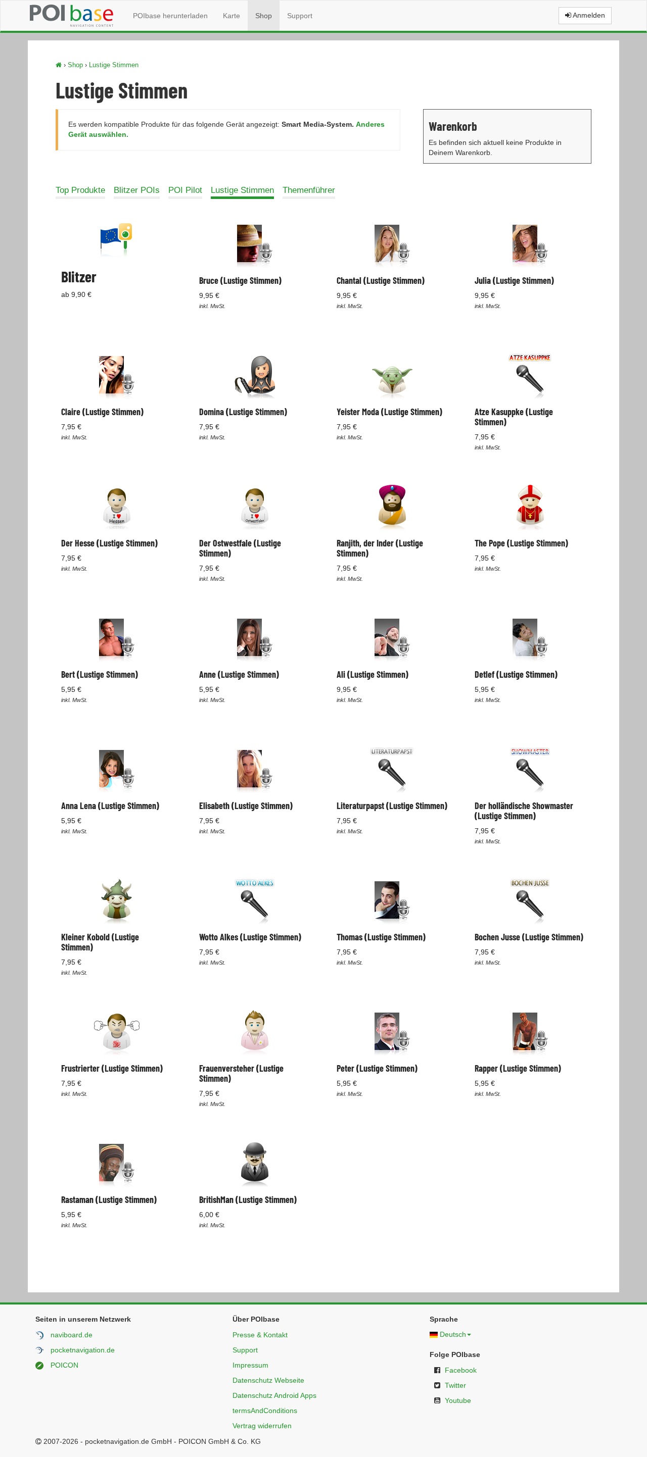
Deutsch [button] (453, 1334)
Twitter (455, 1385)
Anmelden (588, 15)
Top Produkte (80, 190)
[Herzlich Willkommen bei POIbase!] (59, 65)
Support (299, 16)
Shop (263, 16)
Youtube (458, 1400)
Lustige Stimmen (113, 65)
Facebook (461, 1370)
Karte (231, 16)
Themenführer (309, 190)
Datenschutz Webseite (268, 1380)
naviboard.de (72, 1335)
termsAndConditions (265, 1410)
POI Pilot (185, 190)
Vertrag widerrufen (262, 1426)
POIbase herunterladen (170, 16)
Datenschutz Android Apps (274, 1395)
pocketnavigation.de (83, 1350)
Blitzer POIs (137, 190)
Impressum (250, 1365)
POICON (64, 1365)
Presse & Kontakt (260, 1335)
